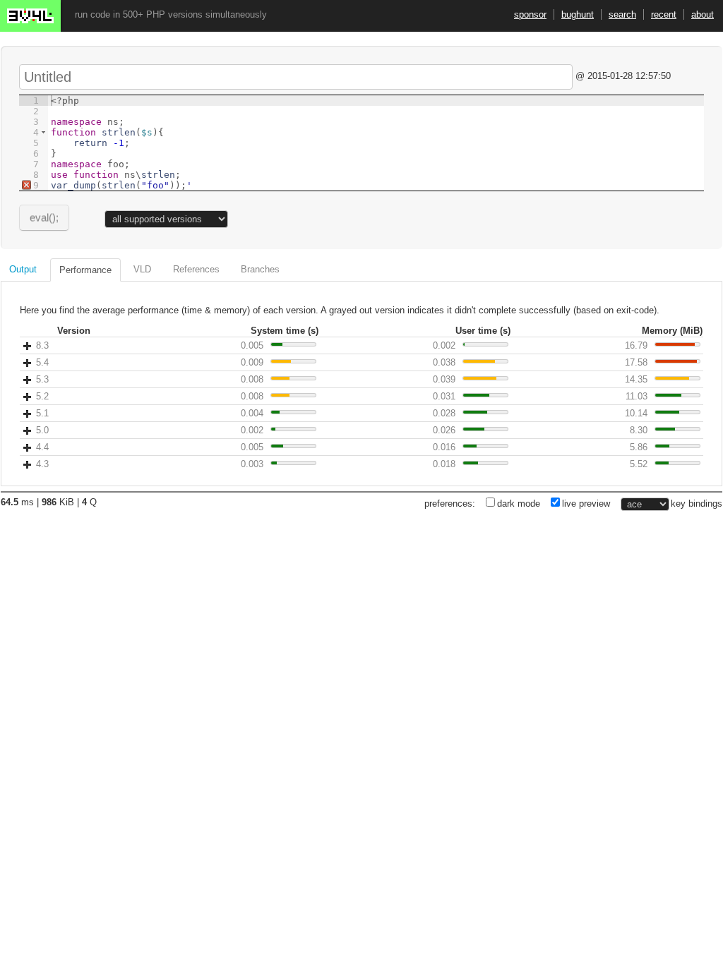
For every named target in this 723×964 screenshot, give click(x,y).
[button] (43, 132)
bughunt (577, 14)
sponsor (530, 14)
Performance (85, 270)
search (622, 14)
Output (23, 269)
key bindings (696, 503)
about (702, 14)
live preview (586, 503)
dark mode (518, 503)
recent (663, 14)
